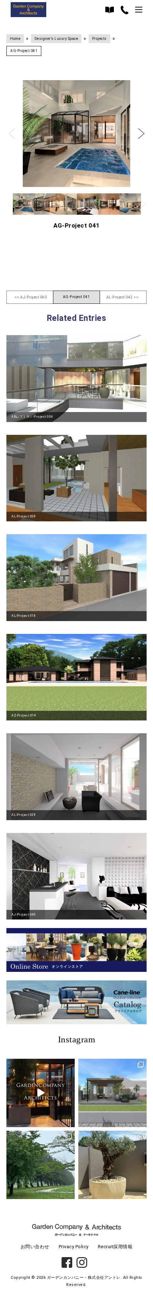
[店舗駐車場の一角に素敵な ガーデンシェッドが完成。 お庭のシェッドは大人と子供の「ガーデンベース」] (40, 1093)
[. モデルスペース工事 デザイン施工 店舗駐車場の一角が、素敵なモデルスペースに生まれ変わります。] (112, 1093)
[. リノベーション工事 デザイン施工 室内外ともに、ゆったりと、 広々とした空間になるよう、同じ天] (112, 1165)
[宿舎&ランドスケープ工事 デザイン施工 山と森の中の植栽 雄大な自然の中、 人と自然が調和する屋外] (40, 1165)
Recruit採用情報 (115, 1246)
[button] (11, 133)
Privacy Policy (74, 1246)
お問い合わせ (35, 1246)
